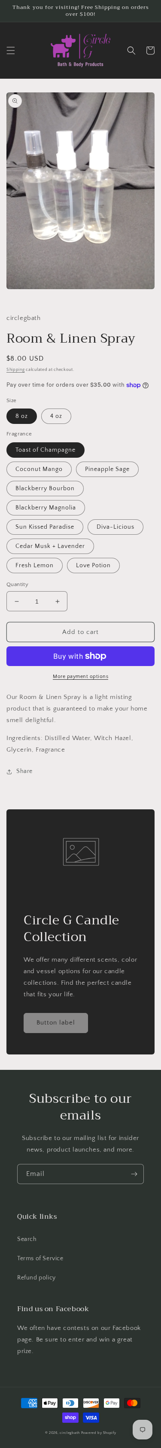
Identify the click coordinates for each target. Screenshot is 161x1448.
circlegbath (70, 1433)
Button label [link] (55, 1022)
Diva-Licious (115, 527)
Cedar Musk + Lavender (50, 546)
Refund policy (36, 1277)
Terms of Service (40, 1258)
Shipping (15, 369)
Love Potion (93, 565)
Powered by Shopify (98, 1433)
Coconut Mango (39, 469)
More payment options (80, 676)
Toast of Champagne (45, 450)
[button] (10, 50)
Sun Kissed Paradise (44, 527)
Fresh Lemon (34, 565)
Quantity (17, 584)
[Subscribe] (134, 1174)
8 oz (21, 416)
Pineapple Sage (107, 469)
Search (27, 1239)
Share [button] (24, 771)
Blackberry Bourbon (45, 488)
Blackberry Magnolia (45, 507)
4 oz (56, 416)
